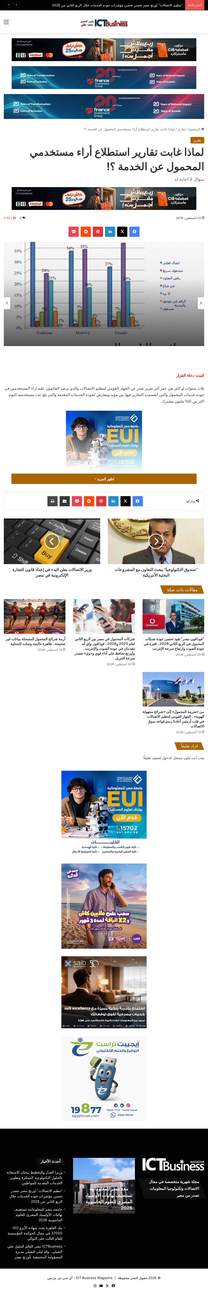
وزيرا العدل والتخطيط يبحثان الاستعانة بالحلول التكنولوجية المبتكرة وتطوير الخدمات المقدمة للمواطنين (34, 1177)
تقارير (182, 129)
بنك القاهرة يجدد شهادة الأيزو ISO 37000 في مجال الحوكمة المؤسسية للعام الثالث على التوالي (35, 1233)
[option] (104, 294)
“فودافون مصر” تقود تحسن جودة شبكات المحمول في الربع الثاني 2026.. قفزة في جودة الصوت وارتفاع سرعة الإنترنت (174, 644)
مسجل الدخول (172, 758)
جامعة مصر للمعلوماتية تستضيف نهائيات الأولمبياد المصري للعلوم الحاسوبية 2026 (38, 1214)
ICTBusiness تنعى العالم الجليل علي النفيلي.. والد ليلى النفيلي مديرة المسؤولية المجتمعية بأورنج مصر (34, 1251)
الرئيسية (194, 129)
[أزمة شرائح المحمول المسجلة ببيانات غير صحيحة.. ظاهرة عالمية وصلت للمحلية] (34, 616)
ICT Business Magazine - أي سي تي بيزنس (80, 1278)
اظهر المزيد (105, 479)
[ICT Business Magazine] (104, 22)
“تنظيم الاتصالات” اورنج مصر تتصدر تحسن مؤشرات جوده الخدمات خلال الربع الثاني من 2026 (35, 1196)
